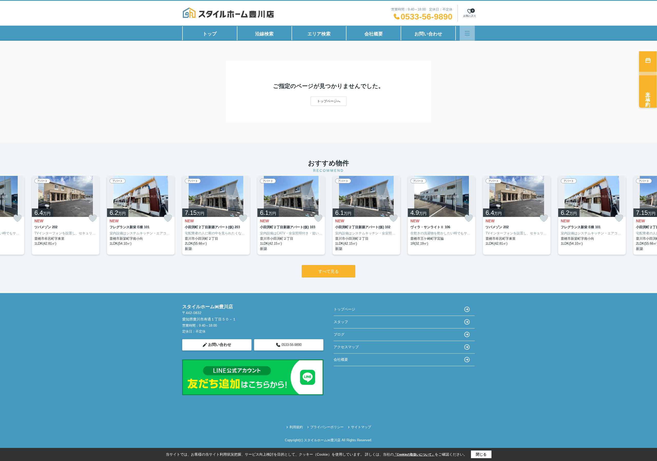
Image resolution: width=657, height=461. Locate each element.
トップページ (344, 309)
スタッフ (341, 322)
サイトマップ (361, 427)
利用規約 (296, 427)
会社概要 (373, 33)
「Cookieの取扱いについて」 (414, 454)
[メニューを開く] (467, 33)
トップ (210, 33)
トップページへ (328, 101)
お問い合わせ (428, 33)
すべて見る (328, 271)
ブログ (339, 334)
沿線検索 (264, 33)
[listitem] (216, 215)
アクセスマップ (346, 347)
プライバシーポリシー (327, 427)
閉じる (481, 454)
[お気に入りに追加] (17, 218)
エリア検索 (319, 33)
